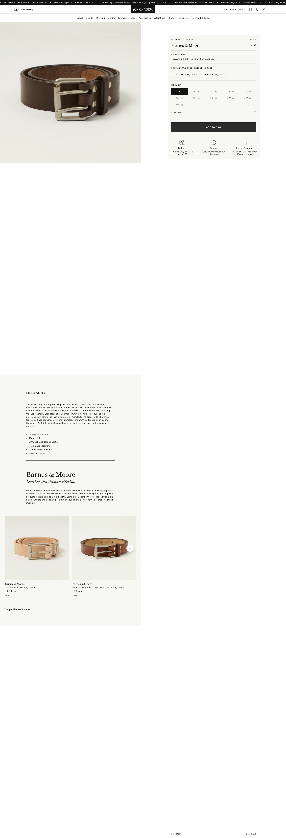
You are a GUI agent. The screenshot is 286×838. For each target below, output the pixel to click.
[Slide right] (129, 548)
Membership (27, 9)
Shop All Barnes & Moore (17, 609)
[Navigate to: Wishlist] (250, 9)
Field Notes (174, 833)
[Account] (264, 9)
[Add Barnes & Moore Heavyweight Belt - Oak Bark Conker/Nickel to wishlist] (255, 112)
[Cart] (270, 9)
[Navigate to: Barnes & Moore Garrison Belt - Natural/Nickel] (37, 556)
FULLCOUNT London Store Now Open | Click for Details (188, 2)
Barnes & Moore (186, 45)
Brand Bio (251, 833)
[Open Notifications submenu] (257, 9)
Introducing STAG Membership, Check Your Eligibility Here (128, 2)
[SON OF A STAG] (143, 9)
